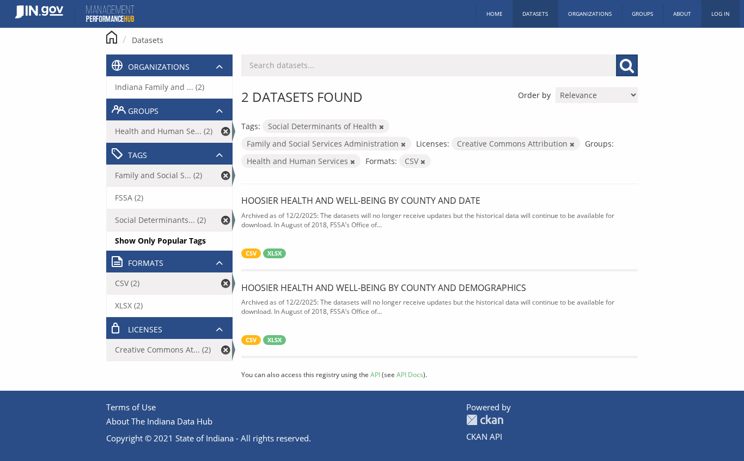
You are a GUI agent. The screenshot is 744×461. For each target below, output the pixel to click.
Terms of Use (131, 407)
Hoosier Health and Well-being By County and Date (360, 201)
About (682, 13)
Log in (720, 13)
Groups (642, 13)
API (375, 374)
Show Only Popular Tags (160, 240)
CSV (251, 253)
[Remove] (381, 127)
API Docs (410, 374)
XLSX (274, 253)
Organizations (590, 13)
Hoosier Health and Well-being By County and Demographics (383, 288)
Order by (534, 95)
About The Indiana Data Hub (159, 421)
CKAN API (484, 436)
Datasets (535, 13)
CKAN (484, 420)
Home (494, 13)
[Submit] (627, 65)
